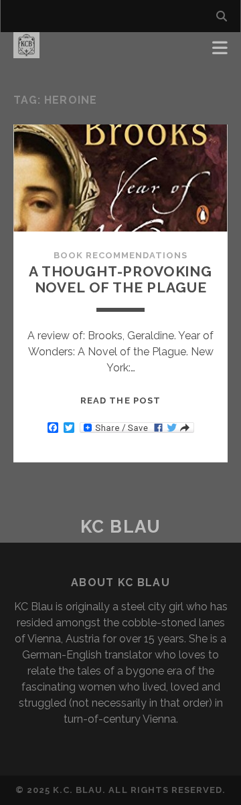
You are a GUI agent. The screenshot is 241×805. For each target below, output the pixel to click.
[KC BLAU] (26, 52)
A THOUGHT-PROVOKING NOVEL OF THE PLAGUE (120, 279)
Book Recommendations (121, 255)
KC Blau (120, 527)
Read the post (120, 400)
